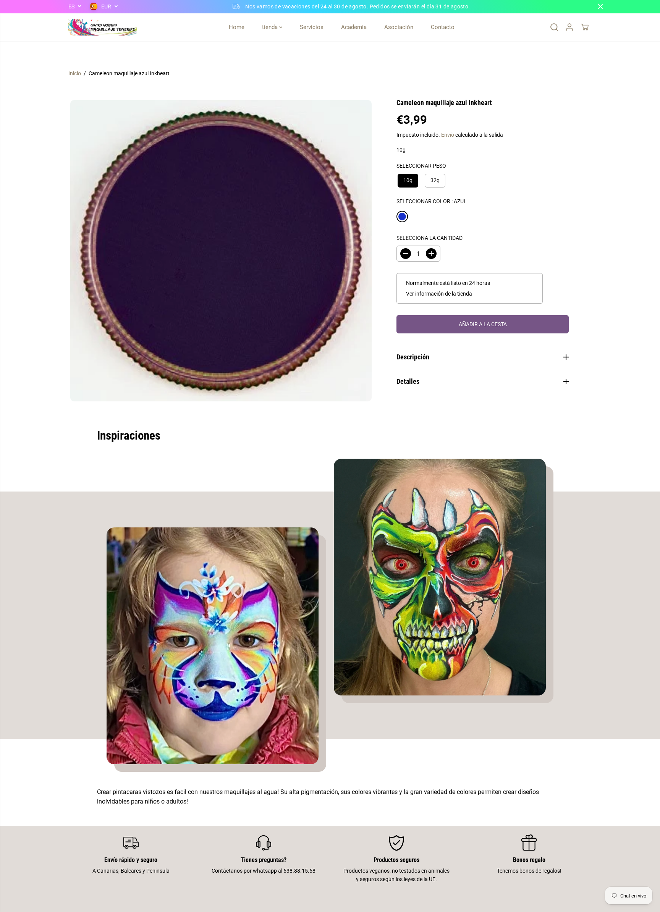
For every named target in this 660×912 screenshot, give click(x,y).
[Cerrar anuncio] (600, 6)
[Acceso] (569, 27)
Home (236, 27)
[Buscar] (554, 27)
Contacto (443, 27)
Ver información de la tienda (439, 294)
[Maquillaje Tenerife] (102, 27)
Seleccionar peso (421, 166)
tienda (270, 27)
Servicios (312, 27)
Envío (447, 135)
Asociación (398, 27)
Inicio (74, 73)
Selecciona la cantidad (429, 238)
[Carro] (585, 27)
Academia (354, 27)
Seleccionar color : (431, 201)
